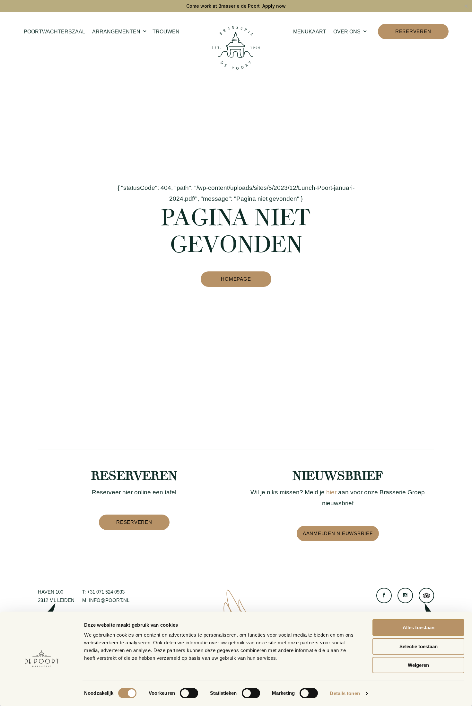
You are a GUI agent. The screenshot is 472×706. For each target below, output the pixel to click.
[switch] (189, 693)
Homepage (236, 279)
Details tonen (345, 693)
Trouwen (166, 31)
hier (331, 492)
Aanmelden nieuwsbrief (338, 533)
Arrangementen (116, 31)
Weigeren (418, 665)
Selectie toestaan (418, 646)
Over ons (347, 31)
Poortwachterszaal (54, 31)
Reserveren (413, 31)
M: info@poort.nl (105, 600)
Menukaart (309, 31)
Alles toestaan (418, 627)
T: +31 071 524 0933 (103, 592)
